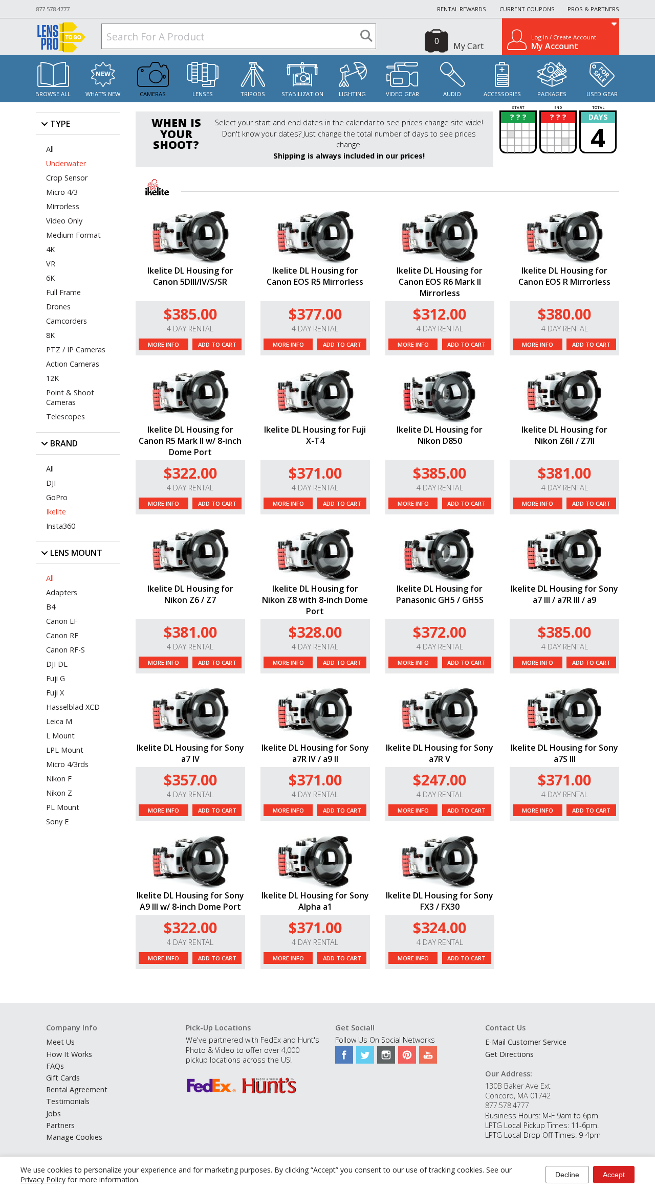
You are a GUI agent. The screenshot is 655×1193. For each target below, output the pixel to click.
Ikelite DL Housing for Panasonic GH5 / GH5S (440, 594)
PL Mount (62, 807)
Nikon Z (59, 793)
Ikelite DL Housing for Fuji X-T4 (315, 435)
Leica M (59, 721)
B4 (50, 607)
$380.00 (564, 314)
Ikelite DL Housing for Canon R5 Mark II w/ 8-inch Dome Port (190, 441)
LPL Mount (64, 750)
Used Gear (602, 94)
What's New (102, 94)
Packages (551, 94)
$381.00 (564, 473)
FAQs (55, 1066)
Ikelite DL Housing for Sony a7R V (439, 753)
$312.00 (439, 314)
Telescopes (65, 416)
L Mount (60, 735)
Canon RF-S (65, 650)
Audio (452, 94)
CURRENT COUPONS (527, 9)
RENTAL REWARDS (461, 9)
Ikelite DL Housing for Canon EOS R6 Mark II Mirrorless (440, 282)
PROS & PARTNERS (593, 9)
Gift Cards (63, 1078)
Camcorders (66, 321)
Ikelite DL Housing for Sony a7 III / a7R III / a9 (564, 594)
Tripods (253, 94)
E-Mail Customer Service (525, 1042)
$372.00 (439, 632)
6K (50, 278)
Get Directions (509, 1054)
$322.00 (190, 473)
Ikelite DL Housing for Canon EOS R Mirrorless (564, 276)
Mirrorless (62, 206)
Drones (58, 306)
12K (52, 378)
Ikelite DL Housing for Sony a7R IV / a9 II (315, 753)
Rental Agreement (76, 1089)
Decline (567, 1175)
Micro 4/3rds (67, 764)
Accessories (502, 94)
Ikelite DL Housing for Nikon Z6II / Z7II (564, 435)
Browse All (53, 94)
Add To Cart (217, 344)
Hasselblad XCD (73, 707)
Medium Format (73, 235)
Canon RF (62, 635)
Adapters (61, 592)
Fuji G (55, 678)
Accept (614, 1175)
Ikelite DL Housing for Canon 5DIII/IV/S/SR (190, 276)
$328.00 (315, 632)
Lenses (202, 94)
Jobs (53, 1113)
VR (50, 263)
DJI (51, 483)
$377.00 (315, 314)
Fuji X (55, 692)
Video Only (64, 221)
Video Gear (402, 94)
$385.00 (190, 314)
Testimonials (68, 1101)
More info (163, 344)
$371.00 (315, 473)
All (50, 149)
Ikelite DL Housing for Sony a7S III (564, 753)
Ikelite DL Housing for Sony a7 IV (190, 753)
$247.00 (439, 780)
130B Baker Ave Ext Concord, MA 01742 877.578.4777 (518, 1095)
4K (50, 249)
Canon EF (62, 621)
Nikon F (59, 778)
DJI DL (57, 664)
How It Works (69, 1054)
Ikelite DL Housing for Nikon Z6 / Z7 (190, 594)
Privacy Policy (43, 1179)
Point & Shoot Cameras (70, 397)
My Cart (468, 46)
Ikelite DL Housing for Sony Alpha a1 (315, 901)
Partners (60, 1125)
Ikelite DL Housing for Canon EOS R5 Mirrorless (315, 276)
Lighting (352, 94)
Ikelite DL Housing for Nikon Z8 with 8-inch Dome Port (315, 600)
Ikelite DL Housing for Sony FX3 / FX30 (439, 901)
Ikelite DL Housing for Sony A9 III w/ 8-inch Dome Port (190, 901)
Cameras (153, 94)
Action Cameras (72, 364)
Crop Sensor (67, 178)
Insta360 (60, 526)
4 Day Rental (190, 328)
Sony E (57, 821)
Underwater (66, 163)
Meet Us (60, 1042)
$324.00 (439, 927)
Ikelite (56, 511)
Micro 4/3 (62, 192)
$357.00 (190, 780)
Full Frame (63, 292)
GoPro (57, 497)
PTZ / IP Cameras (75, 349)
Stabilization (302, 94)
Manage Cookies (74, 1137)
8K (50, 335)
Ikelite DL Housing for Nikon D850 (440, 435)
